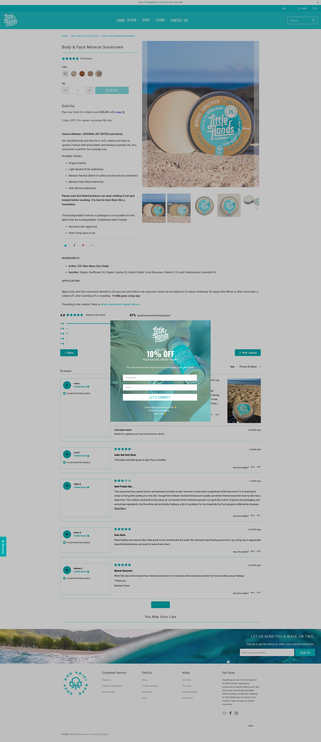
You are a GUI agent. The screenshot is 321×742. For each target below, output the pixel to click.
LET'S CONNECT (160, 397)
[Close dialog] (207, 324)
